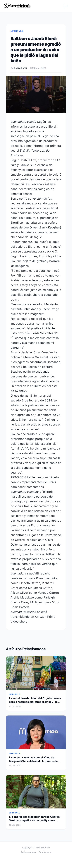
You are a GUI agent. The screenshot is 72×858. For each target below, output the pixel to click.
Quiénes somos (28, 852)
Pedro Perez (20, 68)
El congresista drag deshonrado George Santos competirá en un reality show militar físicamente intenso (34, 820)
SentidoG (45, 847)
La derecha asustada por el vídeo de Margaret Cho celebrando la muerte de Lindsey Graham (33, 761)
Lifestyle (17, 31)
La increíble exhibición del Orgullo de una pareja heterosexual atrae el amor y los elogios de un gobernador (35, 702)
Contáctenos (45, 852)
